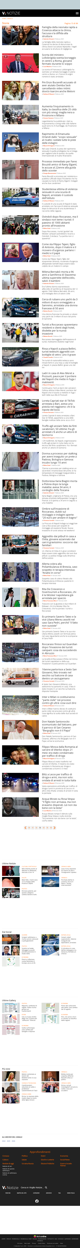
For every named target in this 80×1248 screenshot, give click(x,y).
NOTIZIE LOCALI (65, 935)
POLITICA (24, 888)
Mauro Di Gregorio (49, 146)
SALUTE (24, 877)
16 (51, 827)
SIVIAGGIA (61, 1238)
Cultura (5, 1160)
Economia (64, 1156)
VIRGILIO (8, 1238)
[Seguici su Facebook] (37, 1202)
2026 (13, 1141)
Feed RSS (7, 1193)
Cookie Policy (41, 1243)
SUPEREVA (40, 1240)
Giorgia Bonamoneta (49, 173)
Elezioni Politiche (47, 1164)
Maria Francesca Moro (50, 601)
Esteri (43, 1156)
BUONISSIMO (75, 1238)
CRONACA (10, 18)
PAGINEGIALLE (16, 1238)
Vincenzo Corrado (48, 520)
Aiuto (61, 1243)
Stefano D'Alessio (48, 94)
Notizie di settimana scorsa (9, 1174)
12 (36, 827)
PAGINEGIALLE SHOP (26, 1238)
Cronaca (5, 1156)
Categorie (36, 1193)
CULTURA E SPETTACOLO (29, 866)
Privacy (34, 1243)
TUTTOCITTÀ (50, 1238)
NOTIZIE (13, 13)
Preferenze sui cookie (52, 1243)
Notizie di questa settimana (8, 1170)
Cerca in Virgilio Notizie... (32, 1187)
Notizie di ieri (7, 1166)
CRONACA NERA (66, 866)
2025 (8, 1141)
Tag (59, 1193)
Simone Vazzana (48, 118)
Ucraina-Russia (28, 1164)
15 (47, 827)
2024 (3, 1141)
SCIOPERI (24, 935)
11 (32, 827)
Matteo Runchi (47, 311)
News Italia (71, 1193)
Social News (65, 1160)
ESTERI (24, 1014)
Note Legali (27, 1243)
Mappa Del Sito (21, 1193)
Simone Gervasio (48, 412)
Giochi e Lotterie (47, 1160)
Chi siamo (19, 1243)
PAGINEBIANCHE (42, 1238)
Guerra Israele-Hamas (66, 1165)
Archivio (49, 1193)
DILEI (56, 1238)
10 (29, 827)
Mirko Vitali (47, 228)
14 (43, 827)
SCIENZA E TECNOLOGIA (29, 1083)
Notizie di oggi (8, 1164)
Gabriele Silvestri (48, 39)
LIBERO (4, 1238)
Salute (24, 1160)
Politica (25, 1156)
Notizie (13, 1187)
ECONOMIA (25, 957)
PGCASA (34, 1238)
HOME (4, 18)
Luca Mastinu (47, 66)
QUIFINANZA (67, 1238)
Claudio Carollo (48, 357)
